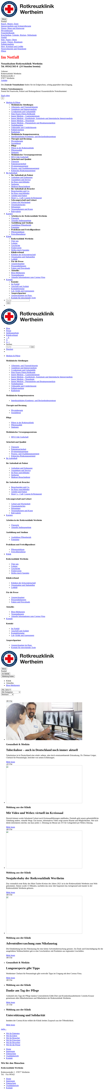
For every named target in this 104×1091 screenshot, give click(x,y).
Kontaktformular (17, 289)
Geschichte (15, 245)
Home (8, 1049)
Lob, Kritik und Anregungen (22, 291)
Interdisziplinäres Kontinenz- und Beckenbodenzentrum (33, 136)
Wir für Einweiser (13, 1040)
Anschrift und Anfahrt (20, 286)
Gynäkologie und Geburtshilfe (23, 111)
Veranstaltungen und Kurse (22, 209)
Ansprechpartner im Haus (21, 295)
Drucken (9, 349)
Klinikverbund (12, 335)
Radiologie (15, 132)
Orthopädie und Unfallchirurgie (23, 127)
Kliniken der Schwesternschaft (23, 255)
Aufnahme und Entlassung (21, 177)
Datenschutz (11, 1054)
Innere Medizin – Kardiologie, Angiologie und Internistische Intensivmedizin (42, 118)
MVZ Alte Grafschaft (19, 157)
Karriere (9, 214)
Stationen (15, 152)
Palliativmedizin (17, 130)
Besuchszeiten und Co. (20, 191)
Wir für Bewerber (13, 1042)
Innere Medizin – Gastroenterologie (25, 116)
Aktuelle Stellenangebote (21, 220)
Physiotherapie (17, 141)
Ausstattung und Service (21, 180)
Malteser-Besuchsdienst (20, 186)
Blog (8, 328)
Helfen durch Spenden (20, 250)
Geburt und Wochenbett (20, 202)
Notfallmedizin (17, 125)
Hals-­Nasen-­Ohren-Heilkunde (23, 114)
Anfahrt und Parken (19, 195)
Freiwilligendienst (18, 234)
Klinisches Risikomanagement (23, 171)
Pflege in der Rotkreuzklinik (22, 148)
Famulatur (15, 227)
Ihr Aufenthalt (11, 173)
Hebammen (15, 207)
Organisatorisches (18, 205)
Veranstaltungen (17, 275)
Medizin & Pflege (13, 102)
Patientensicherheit (18, 164)
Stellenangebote (12, 333)
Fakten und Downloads (20, 268)
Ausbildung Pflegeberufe (21, 225)
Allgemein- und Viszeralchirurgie (24, 107)
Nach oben (5, 95)
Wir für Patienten (13, 1033)
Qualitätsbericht (12, 1056)
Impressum (10, 1051)
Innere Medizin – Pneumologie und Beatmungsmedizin (33, 123)
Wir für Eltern (11, 1036)
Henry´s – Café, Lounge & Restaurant (26, 198)
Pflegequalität (16, 150)
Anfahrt (4, 80)
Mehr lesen (10, 762)
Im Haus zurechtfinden (20, 182)
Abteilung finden (8, 676)
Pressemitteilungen (18, 266)
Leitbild (14, 259)
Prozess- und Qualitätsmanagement (25, 168)
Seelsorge (15, 184)
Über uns (15, 241)
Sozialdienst (16, 143)
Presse (8, 331)
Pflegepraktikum (17, 232)
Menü (4, 19)
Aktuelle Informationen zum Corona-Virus (28, 277)
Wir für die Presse (13, 1045)
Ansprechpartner (17, 264)
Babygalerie (16, 211)
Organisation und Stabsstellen (23, 257)
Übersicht (15, 161)
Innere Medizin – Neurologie (22, 121)
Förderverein (16, 248)
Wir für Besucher (13, 1038)
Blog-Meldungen (18, 273)
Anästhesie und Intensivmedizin (24, 109)
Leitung (14, 243)
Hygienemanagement (19, 166)
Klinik (8, 236)
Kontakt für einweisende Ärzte (23, 298)
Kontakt (9, 279)
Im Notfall (15, 284)
